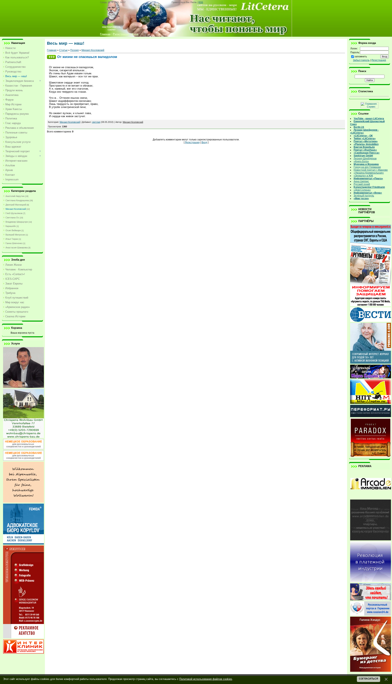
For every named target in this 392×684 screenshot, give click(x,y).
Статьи (63, 50)
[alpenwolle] (23, 501)
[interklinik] (23, 652)
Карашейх (11, 226)
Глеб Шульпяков (14, 213)
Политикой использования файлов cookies (205, 679)
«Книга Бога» (361, 161)
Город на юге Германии (367, 167)
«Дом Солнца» (362, 190)
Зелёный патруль (364, 195)
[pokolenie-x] (370, 362)
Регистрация (192, 142)
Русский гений (362, 184)
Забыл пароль (361, 60)
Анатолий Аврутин (15, 196)
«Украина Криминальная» (369, 172)
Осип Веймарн (13, 230)
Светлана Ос (12, 217)
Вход (204, 142)
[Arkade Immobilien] (370, 497)
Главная (52, 50)
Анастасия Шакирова (17, 247)
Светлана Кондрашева (17, 200)
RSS (200, 2)
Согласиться (368, 678)
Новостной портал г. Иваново (371, 170)
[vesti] (370, 321)
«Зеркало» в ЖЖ (363, 175)
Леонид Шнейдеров (365, 158)
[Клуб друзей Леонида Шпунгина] (370, 581)
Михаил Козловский (16, 209)
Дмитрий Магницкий (16, 204)
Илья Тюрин (12, 239)
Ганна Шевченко (14, 243)
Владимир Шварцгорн (17, 222)
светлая (96, 122)
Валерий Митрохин (15, 234)
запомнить (360, 56)
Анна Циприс (361, 181)
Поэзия (74, 50)
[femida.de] (23, 543)
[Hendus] (370, 671)
